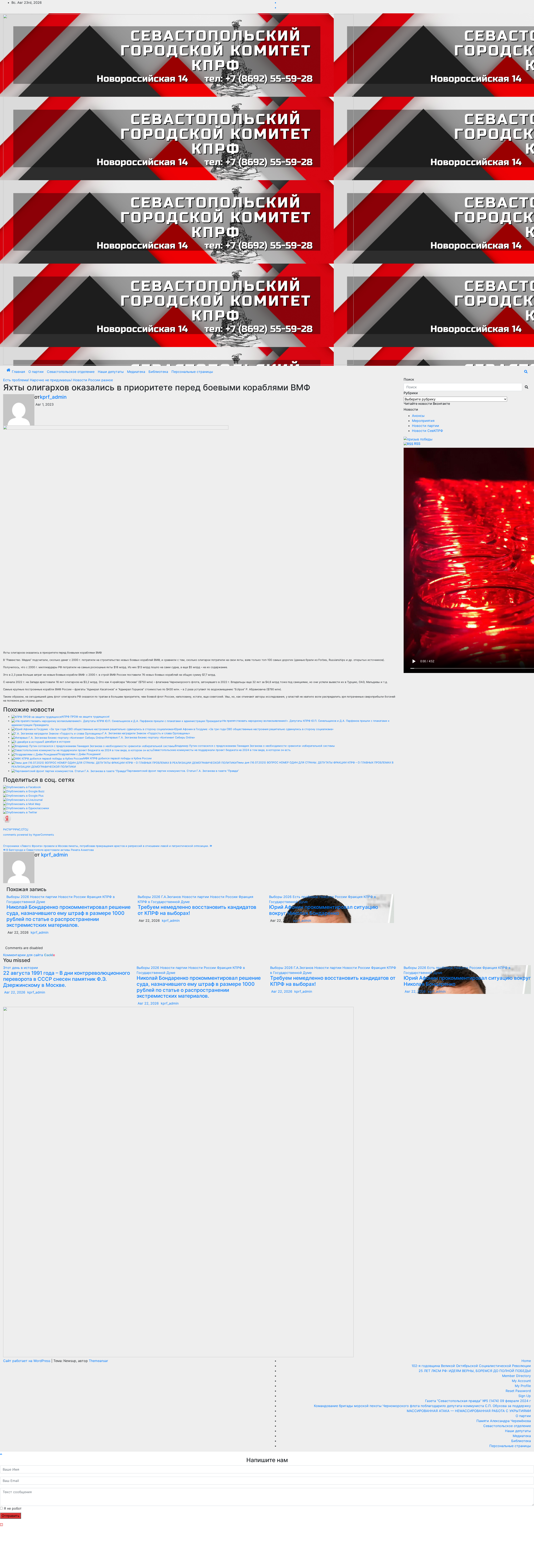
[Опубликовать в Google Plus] (23, 795)
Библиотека (158, 372)
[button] (526, 372)
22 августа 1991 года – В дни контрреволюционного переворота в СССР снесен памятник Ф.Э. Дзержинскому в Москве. (66, 979)
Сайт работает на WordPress (27, 1361)
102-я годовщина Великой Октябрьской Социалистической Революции (471, 1366)
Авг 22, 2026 (14, 992)
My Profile (523, 1386)
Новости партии (44, 897)
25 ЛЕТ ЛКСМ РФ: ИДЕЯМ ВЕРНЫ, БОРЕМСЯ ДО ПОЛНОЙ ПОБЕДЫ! (475, 1371)
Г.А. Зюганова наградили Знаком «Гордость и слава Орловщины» (146, 733)
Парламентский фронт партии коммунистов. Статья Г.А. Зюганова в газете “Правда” (183, 770)
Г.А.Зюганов (171, 897)
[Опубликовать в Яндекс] (7, 818)
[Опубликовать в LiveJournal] (23, 799)
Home (526, 1361)
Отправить (10, 1516)
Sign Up (524, 1396)
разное (107, 380)
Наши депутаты (111, 372)
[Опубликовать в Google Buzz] (23, 791)
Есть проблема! (16, 380)
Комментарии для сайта (29, 955)
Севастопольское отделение (70, 372)
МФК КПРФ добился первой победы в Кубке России (117, 758)
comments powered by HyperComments (28, 834)
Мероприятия (423, 421)
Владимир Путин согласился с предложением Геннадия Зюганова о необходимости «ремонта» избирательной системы (255, 745)
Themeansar (98, 1361)
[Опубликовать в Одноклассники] (26, 808)
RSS (417, 443)
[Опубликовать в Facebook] (22, 786)
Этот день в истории (20, 968)
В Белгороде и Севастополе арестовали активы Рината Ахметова (49, 849)
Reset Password (518, 1391)
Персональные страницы (192, 372)
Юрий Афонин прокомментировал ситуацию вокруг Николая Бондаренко (323, 910)
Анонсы (418, 416)
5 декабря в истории (56, 741)
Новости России (87, 380)
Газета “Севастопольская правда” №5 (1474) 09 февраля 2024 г (478, 1401)
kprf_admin (53, 397)
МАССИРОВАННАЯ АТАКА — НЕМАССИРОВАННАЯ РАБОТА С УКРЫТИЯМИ (469, 1411)
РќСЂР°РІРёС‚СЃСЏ (15, 829)
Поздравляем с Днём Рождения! (79, 754)
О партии (36, 372)
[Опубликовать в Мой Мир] (21, 803)
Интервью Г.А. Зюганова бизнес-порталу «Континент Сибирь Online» (150, 737)
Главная (18, 372)
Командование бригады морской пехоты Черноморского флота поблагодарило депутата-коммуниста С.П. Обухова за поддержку (422, 1406)
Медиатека (136, 372)
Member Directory (516, 1376)
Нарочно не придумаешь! (51, 380)
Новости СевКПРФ (427, 431)
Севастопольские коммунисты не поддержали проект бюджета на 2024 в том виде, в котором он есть (222, 750)
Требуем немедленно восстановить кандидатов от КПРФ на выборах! (197, 910)
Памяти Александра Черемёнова (503, 1421)
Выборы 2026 (18, 897)
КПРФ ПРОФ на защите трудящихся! (86, 716)
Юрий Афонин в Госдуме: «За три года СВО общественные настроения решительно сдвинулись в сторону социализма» (254, 729)
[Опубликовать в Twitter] (20, 812)
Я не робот (13, 1508)
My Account (521, 1381)
